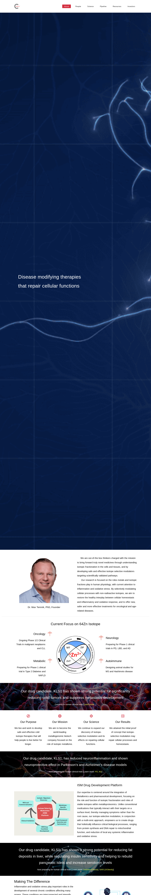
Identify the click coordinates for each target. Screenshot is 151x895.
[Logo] (17, 6)
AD (100, 772)
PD (96, 772)
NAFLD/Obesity (106, 869)
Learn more (89, 704)
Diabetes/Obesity (90, 869)
